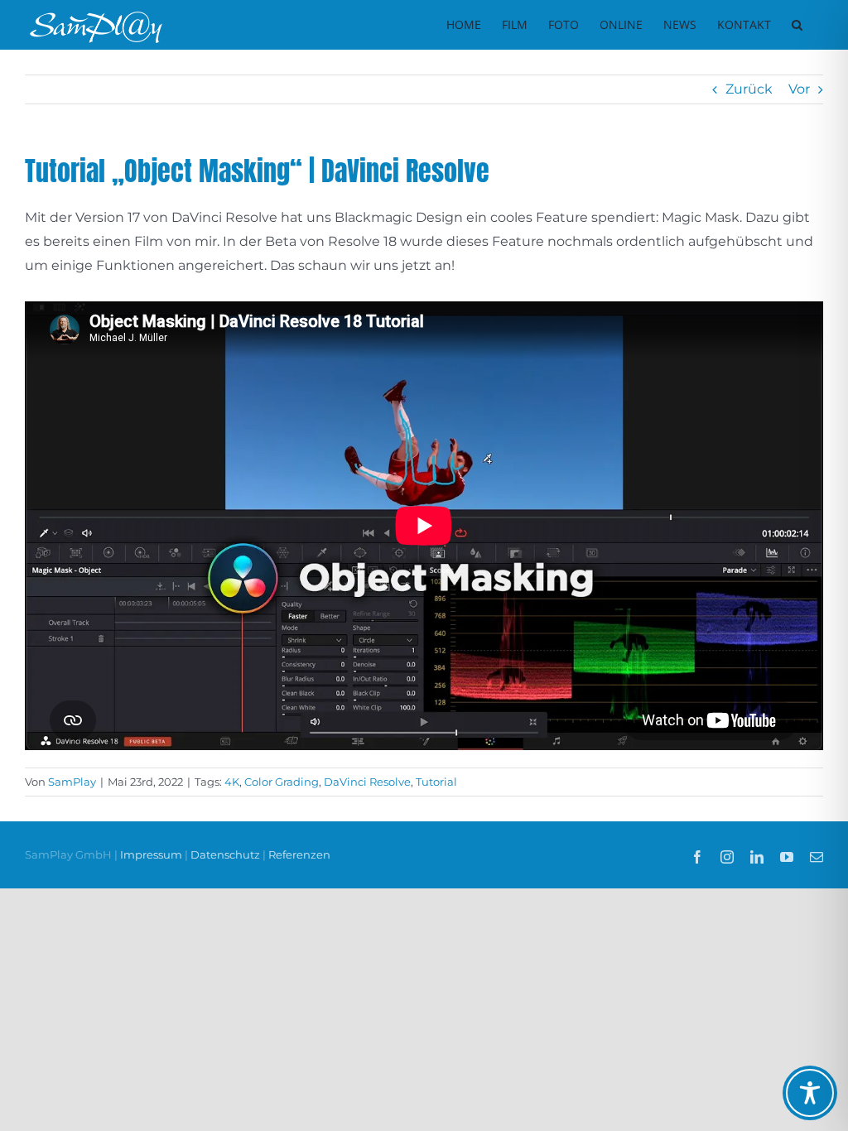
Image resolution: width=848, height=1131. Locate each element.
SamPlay (72, 781)
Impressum (152, 854)
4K (231, 781)
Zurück (749, 89)
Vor (799, 89)
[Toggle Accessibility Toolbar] (810, 1093)
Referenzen (299, 854)
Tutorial (436, 781)
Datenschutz (225, 854)
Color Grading (281, 781)
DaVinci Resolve (367, 781)
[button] (797, 25)
